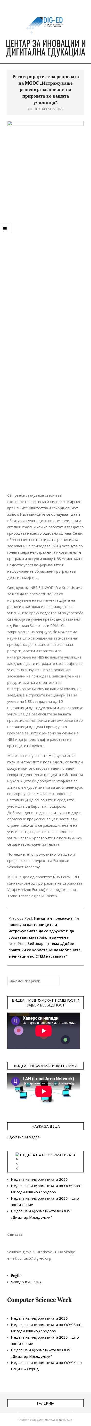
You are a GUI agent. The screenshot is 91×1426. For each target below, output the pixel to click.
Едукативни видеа (23, 1136)
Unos (40, 1420)
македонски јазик (26, 1281)
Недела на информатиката (47, 1154)
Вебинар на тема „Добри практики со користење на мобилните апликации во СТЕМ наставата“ (44, 950)
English (17, 1275)
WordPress (65, 1420)
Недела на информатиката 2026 (39, 1179)
